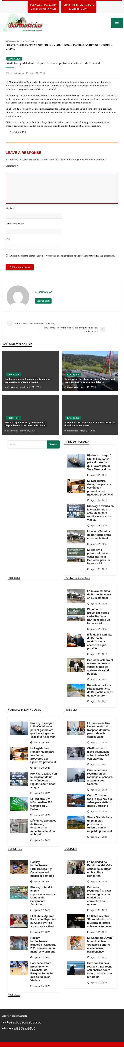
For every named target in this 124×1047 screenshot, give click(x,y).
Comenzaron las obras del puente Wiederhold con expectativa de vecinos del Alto (89, 380)
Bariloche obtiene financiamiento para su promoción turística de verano (27, 380)
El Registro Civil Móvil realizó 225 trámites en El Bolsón (41, 804)
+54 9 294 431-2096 (24, 1028)
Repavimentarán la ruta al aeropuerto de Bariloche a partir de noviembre (100, 690)
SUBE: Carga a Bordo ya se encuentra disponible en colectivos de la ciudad (25, 424)
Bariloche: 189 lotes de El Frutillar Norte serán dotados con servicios (89, 424)
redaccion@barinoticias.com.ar (25, 1022)
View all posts (43, 300)
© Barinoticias (18, 73)
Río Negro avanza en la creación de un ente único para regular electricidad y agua (100, 513)
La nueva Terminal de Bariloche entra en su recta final (99, 535)
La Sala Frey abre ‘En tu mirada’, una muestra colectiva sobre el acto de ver (100, 921)
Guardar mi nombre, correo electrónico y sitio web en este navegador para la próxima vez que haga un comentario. (62, 255)
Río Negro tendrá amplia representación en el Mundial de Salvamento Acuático (43, 896)
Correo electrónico (15, 223)
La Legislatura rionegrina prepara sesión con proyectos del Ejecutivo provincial (100, 487)
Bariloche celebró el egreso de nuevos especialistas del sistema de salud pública (100, 667)
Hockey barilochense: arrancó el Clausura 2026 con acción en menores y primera (43, 944)
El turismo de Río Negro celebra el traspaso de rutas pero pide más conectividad (98, 730)
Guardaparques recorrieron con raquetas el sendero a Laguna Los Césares (100, 777)
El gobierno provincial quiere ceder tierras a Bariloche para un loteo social (98, 556)
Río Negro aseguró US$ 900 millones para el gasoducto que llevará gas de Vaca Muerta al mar (99, 462)
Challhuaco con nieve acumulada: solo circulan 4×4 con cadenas (98, 753)
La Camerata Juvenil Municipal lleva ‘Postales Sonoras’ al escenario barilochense (100, 944)
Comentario (12, 165)
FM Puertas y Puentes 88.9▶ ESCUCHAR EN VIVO (43, 7)
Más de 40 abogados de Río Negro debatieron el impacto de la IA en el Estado (43, 827)
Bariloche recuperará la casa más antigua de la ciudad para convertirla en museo (99, 896)
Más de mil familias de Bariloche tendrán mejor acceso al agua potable (99, 641)
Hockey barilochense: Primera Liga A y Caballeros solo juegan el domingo (42, 868)
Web (8, 238)
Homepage (12, 41)
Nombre (10, 208)
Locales (28, 41)
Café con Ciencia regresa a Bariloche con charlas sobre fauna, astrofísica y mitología (99, 970)
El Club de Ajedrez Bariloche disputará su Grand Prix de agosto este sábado (43, 921)
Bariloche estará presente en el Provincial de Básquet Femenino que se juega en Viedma (42, 972)
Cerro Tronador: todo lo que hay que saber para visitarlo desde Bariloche (100, 800)
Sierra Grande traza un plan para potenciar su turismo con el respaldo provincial (99, 824)
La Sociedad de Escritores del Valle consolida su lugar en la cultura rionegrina (99, 868)
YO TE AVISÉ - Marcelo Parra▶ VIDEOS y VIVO (79, 7)
